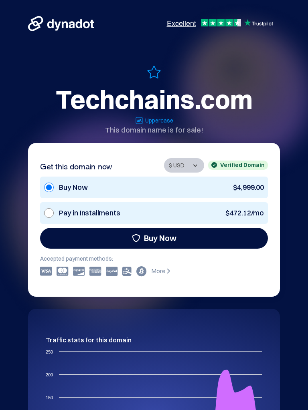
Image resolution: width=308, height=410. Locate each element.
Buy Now (160, 238)
